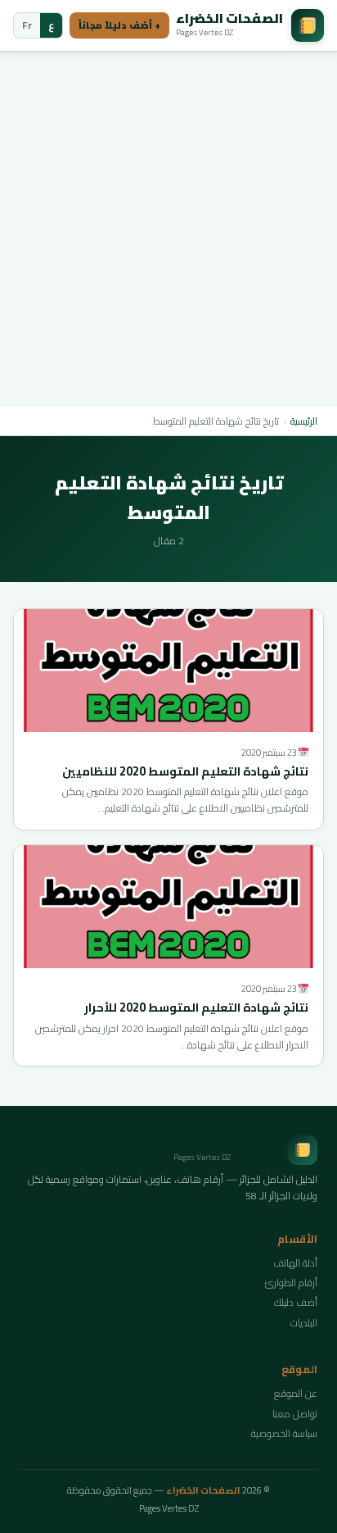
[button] (168, 670)
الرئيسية (303, 421)
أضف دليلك (295, 1302)
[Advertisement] (168, 229)
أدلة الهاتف (295, 1263)
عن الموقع (295, 1393)
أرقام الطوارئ (291, 1282)
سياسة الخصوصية (284, 1433)
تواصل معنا (294, 1414)
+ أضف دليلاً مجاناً (119, 25)
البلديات (303, 1323)
